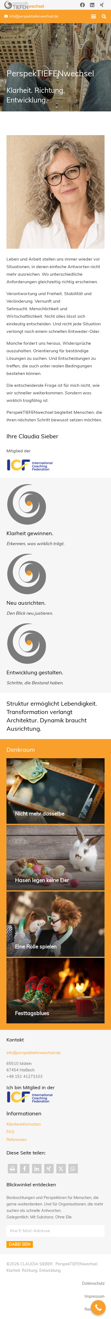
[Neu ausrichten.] (26, 574)
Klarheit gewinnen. (29, 533)
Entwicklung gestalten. (34, 672)
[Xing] (102, 5)
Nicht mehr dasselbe (39, 813)
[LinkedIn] (92, 5)
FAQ (10, 1131)
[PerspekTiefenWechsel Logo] (24, 5)
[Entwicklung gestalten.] (26, 643)
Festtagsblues (32, 1013)
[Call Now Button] (98, 1307)
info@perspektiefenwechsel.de (33, 1052)
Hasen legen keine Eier (42, 880)
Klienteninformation (23, 1124)
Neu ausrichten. (26, 602)
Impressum (95, 1296)
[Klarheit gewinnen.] (26, 504)
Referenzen (16, 1139)
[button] (93, 16)
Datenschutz (93, 1283)
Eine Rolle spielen (36, 946)
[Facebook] (82, 5)
